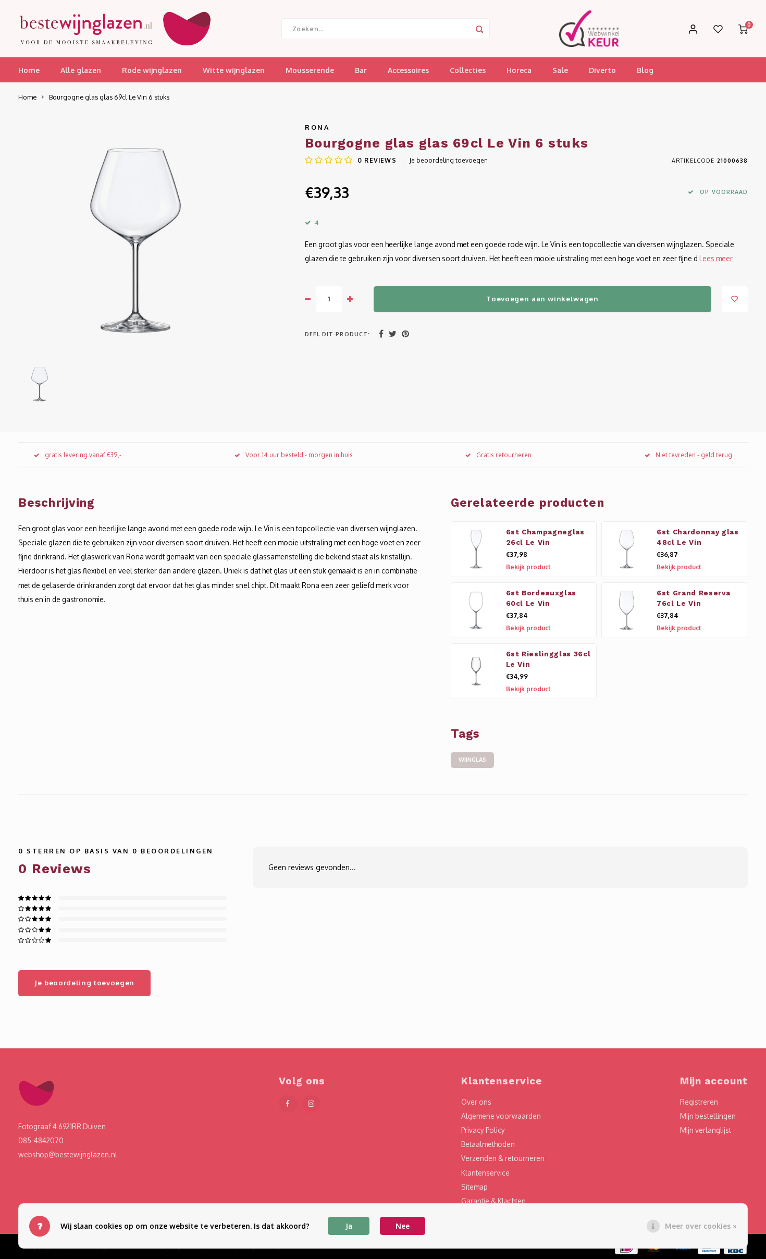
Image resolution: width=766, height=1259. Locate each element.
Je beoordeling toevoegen (449, 160)
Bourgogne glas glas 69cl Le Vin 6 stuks (109, 97)
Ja (348, 1225)
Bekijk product (528, 567)
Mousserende (310, 70)
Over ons (476, 1101)
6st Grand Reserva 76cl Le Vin (693, 598)
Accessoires (408, 70)
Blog (645, 70)
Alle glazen (80, 70)
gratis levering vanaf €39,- (83, 455)
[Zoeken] (479, 28)
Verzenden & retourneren (503, 1158)
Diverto (602, 70)
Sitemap (474, 1186)
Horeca (519, 70)
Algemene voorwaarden (501, 1115)
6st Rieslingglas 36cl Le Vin (548, 659)
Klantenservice (485, 1172)
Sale (560, 70)
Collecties (468, 70)
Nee (403, 1225)
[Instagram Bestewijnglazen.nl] (311, 1104)
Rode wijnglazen (152, 70)
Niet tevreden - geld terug (694, 455)
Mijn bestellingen (708, 1115)
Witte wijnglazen (234, 70)
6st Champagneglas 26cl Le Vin (545, 537)
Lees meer (716, 258)
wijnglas (472, 759)
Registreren (699, 1101)
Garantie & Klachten (493, 1200)
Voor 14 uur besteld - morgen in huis (299, 455)
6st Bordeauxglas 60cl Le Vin (541, 598)
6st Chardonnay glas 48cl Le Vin (698, 537)
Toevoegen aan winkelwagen (542, 298)
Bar (361, 70)
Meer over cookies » (701, 1225)
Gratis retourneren (504, 455)
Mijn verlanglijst (705, 1130)
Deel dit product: (337, 334)
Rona (317, 127)
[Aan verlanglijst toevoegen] (735, 299)
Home (29, 70)
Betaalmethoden (488, 1144)
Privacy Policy (483, 1130)
